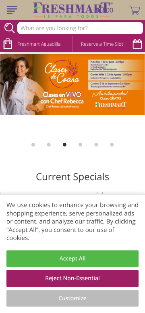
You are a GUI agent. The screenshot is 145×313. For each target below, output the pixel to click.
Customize (72, 298)
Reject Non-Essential (72, 278)
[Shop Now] (12, 10)
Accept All (73, 258)
